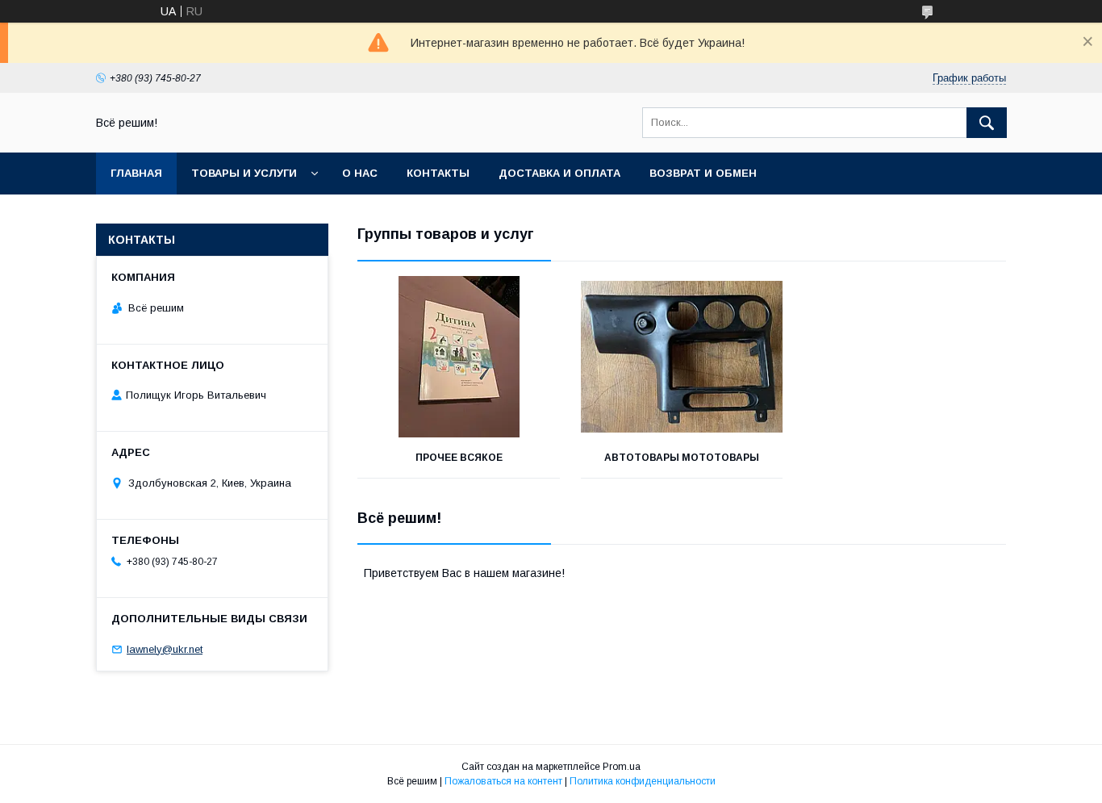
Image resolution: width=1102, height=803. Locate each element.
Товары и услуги (244, 173)
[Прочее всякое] (458, 356)
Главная (136, 173)
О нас (360, 173)
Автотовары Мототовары (681, 457)
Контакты (438, 173)
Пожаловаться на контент (503, 781)
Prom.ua (622, 766)
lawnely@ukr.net (164, 649)
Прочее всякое (459, 457)
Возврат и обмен (703, 173)
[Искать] (986, 122)
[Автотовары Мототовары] (682, 356)
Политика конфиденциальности (643, 781)
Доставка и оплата (559, 173)
